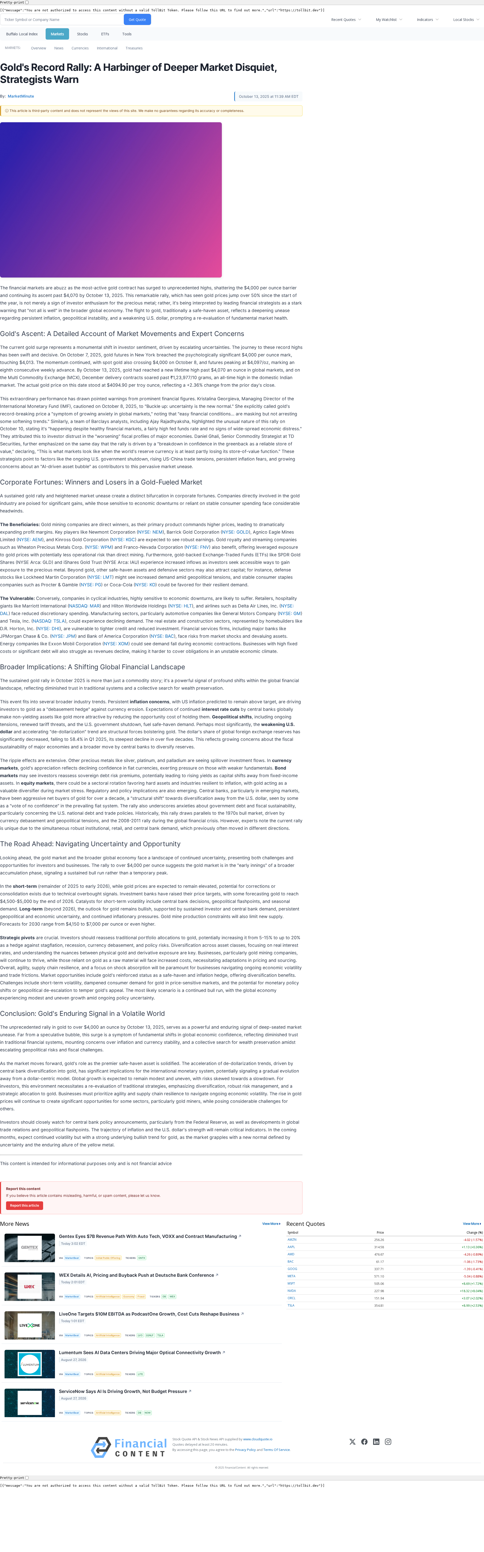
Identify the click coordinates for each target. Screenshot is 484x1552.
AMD (291, 1254)
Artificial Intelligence (108, 1296)
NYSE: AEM (30, 539)
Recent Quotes (343, 19)
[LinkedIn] (376, 1447)
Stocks (82, 34)
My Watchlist (386, 19)
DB (164, 1296)
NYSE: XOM (116, 643)
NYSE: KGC (123, 539)
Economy (129, 1296)
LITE (140, 1374)
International (107, 48)
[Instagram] (388, 1447)
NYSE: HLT (180, 605)
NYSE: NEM (150, 532)
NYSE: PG (91, 584)
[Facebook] (364, 1447)
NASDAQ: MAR (84, 605)
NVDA (292, 1291)
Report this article (24, 1205)
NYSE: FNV (197, 547)
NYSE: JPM (63, 636)
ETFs (105, 34)
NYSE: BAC (162, 636)
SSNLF (150, 1335)
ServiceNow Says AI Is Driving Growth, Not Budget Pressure (125, 1391)
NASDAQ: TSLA (49, 621)
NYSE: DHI (48, 628)
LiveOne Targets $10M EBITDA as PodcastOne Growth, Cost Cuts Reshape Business (151, 1314)
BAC (291, 1261)
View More (270, 1223)
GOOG (292, 1269)
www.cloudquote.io (258, 1439)
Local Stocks (463, 19)
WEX (172, 1296)
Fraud (141, 1296)
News (59, 48)
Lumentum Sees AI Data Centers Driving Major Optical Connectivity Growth (142, 1352)
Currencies (80, 48)
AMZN (292, 1239)
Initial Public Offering (108, 1258)
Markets (57, 34)
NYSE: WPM (99, 547)
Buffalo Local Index (22, 34)
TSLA (160, 1335)
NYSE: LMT (100, 577)
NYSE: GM (290, 613)
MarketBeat (72, 1258)
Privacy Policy (245, 1449)
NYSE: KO (145, 584)
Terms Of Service (276, 1449)
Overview (38, 48)
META (291, 1276)
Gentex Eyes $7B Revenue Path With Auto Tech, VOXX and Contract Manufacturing (150, 1236)
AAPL (291, 1247)
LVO (140, 1335)
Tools (127, 34)
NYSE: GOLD (235, 532)
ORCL (291, 1298)
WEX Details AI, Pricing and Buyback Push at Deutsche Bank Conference (139, 1275)
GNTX (141, 1258)
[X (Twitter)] (352, 1447)
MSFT (291, 1283)
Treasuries (134, 48)
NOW (147, 1412)
